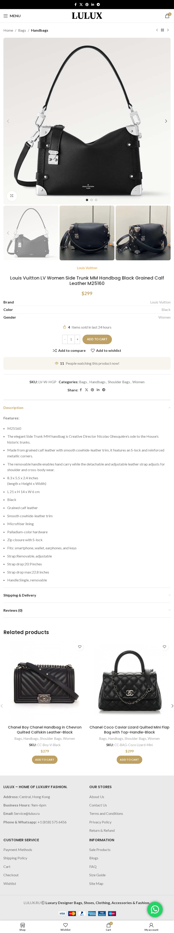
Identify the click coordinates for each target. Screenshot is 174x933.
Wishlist (9, 883)
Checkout (11, 875)
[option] (87, 200)
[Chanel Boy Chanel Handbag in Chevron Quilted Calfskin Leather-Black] (44, 682)
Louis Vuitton (87, 268)
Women (164, 317)
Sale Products (100, 849)
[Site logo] (87, 15)
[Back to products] (162, 30)
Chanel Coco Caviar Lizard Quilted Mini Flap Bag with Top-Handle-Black (129, 730)
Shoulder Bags (119, 382)
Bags (22, 30)
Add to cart (97, 339)
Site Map (96, 883)
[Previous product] (157, 30)
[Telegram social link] (98, 5)
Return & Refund (102, 830)
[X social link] (81, 5)
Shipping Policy (15, 858)
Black (166, 309)
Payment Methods (17, 849)
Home (8, 30)
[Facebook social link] (75, 5)
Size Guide (97, 875)
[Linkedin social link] (92, 5)
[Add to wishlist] (80, 647)
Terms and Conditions (106, 813)
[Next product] (168, 30)
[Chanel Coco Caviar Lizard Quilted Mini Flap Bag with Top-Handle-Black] (129, 682)
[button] (7, 121)
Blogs (93, 858)
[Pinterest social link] (87, 5)
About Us (96, 796)
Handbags (39, 30)
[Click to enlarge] (12, 196)
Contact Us (98, 805)
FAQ (93, 866)
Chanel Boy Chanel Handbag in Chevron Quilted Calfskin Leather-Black (45, 730)
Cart (6, 866)
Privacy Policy (100, 822)
